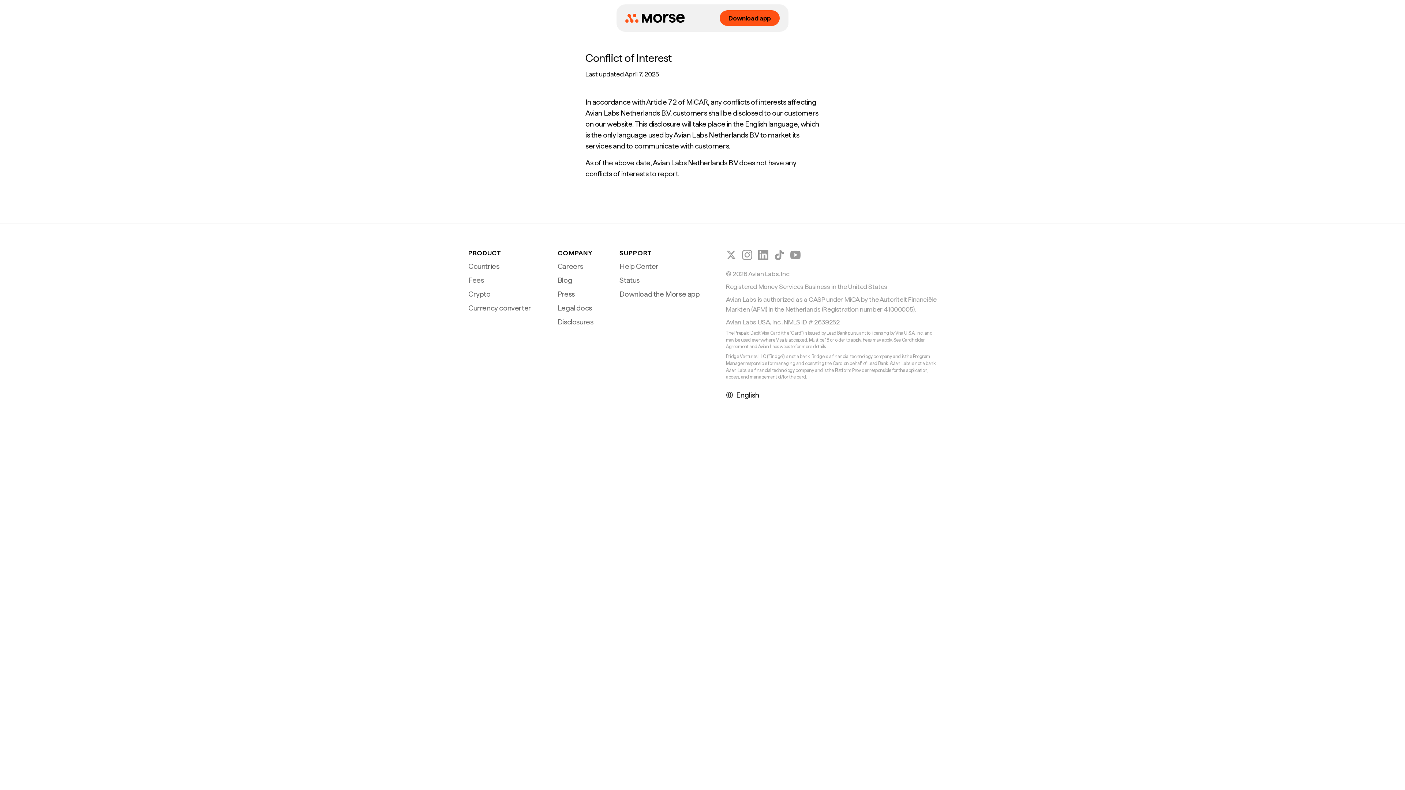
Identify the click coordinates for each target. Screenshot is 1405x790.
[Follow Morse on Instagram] (747, 255)
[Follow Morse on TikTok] (779, 255)
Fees (476, 280)
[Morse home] (655, 18)
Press (566, 294)
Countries (483, 266)
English (747, 395)
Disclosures (575, 321)
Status (629, 280)
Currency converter (499, 308)
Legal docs (575, 308)
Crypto (479, 294)
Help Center (639, 266)
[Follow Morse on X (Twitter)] (731, 255)
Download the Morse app (659, 294)
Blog (565, 280)
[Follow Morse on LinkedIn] (763, 255)
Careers (570, 266)
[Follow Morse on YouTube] (795, 255)
